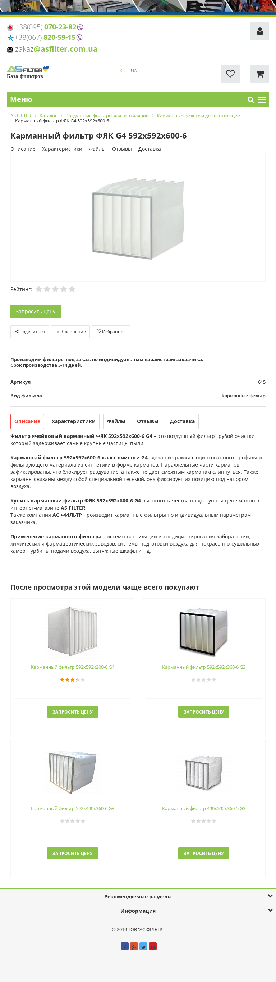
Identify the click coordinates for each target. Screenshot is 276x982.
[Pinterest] (153, 946)
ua (134, 70)
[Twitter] (143, 946)
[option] (138, 217)
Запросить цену (35, 311)
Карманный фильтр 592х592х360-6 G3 (203, 667)
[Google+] (134, 946)
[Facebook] (125, 946)
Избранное (113, 331)
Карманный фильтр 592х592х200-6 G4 (72, 667)
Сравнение (73, 331)
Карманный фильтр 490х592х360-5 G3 (203, 808)
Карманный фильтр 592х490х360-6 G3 (72, 808)
